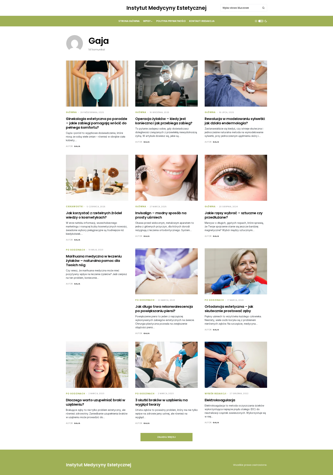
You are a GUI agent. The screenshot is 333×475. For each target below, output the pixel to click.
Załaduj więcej (166, 437)
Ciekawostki (74, 206)
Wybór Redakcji (215, 393)
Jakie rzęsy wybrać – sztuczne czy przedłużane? (234, 215)
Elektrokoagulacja (220, 400)
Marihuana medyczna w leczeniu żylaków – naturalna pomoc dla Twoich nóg (94, 260)
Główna (71, 112)
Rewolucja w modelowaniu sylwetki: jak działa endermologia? (235, 121)
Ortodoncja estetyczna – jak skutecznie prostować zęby (229, 308)
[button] (261, 21)
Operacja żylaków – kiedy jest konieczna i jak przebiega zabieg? (163, 121)
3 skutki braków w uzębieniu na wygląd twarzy (161, 402)
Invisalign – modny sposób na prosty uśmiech (160, 215)
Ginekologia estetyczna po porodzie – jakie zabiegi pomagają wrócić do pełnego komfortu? (96, 123)
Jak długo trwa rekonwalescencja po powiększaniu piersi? (164, 308)
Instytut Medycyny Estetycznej (166, 8)
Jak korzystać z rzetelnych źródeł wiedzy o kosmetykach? (94, 215)
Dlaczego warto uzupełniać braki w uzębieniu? (95, 402)
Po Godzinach (75, 249)
